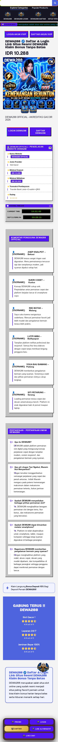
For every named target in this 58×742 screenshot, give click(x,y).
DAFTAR (18, 728)
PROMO (18, 722)
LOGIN (43, 722)
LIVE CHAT (30, 735)
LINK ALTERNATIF (43, 728)
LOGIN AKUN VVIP (16, 34)
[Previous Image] (5, 84)
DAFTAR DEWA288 (40, 131)
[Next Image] (52, 84)
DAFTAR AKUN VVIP (41, 34)
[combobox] (26, 3)
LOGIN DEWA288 (17, 130)
